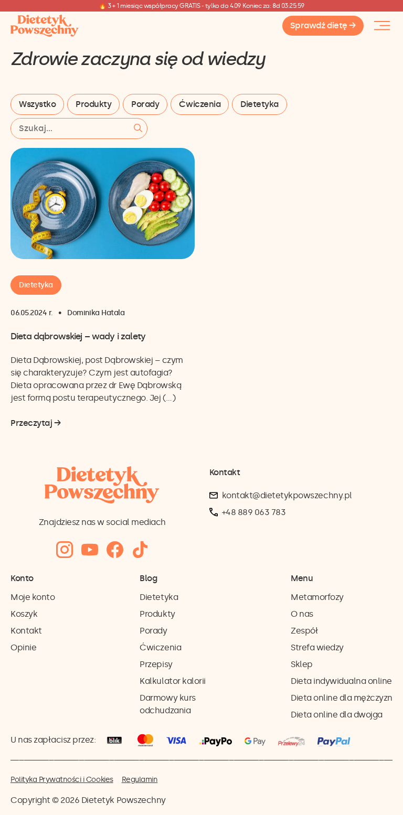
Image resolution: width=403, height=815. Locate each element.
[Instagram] (64, 550)
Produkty (93, 104)
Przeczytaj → (35, 424)
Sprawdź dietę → (323, 25)
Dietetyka (259, 104)
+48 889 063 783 (254, 512)
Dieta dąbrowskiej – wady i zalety (77, 336)
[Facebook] (115, 550)
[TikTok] (140, 550)
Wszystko (37, 104)
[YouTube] (89, 550)
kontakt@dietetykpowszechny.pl (287, 495)
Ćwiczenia (199, 104)
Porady (145, 104)
